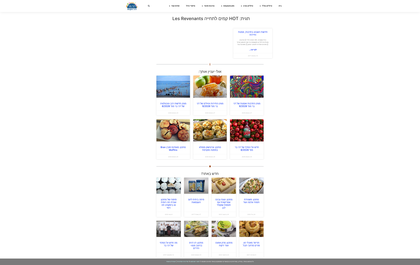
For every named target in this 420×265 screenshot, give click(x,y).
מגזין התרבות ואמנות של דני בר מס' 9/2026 (246, 105)
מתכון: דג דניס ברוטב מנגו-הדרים (196, 245)
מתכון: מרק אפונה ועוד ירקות (223, 244)
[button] (148, 6)
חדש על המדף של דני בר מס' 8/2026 (247, 148)
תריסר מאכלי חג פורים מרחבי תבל (251, 244)
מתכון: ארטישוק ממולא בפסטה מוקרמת (210, 148)
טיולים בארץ (248, 5)
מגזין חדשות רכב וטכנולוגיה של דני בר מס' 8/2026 (173, 105)
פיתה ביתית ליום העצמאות (196, 201)
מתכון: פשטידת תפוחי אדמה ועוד (251, 201)
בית (280, 5)
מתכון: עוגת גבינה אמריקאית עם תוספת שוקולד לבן (223, 203)
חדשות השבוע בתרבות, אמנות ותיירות (253, 33)
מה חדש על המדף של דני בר (168, 244)
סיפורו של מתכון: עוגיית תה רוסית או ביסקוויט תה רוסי (169, 203)
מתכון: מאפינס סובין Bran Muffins (173, 148)
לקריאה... (253, 50)
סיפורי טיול (190, 5)
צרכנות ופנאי (209, 5)
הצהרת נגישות (171, 261)
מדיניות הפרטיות (182, 261)
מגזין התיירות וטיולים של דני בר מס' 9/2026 (210, 105)
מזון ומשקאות (228, 5)
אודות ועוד (175, 5)
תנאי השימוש (195, 261)
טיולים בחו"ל (267, 5)
